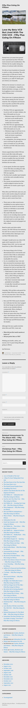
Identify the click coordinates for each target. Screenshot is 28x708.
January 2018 (7, 674)
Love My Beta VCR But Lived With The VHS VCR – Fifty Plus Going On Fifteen (14, 608)
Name (4, 395)
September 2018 (8, 670)
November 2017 (8, 679)
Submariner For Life (10, 520)
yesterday (18, 354)
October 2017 (7, 681)
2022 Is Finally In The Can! (11, 476)
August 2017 (7, 685)
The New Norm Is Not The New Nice (14, 482)
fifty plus (13, 354)
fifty (10, 354)
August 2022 (7, 666)
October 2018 (7, 668)
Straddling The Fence (10, 488)
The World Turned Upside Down (13, 486)
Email (4, 402)
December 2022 (8, 664)
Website (4, 409)
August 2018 (7, 672)
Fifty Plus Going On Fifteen (8, 703)
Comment (5, 372)
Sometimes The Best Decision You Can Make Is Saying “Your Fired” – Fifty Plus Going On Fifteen (14, 618)
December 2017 (8, 677)
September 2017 (8, 683)
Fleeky (6, 649)
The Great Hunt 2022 (10, 484)
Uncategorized (8, 697)
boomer (7, 354)
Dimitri (6, 641)
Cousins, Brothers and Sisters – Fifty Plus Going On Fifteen (14, 635)
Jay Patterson (7, 353)
